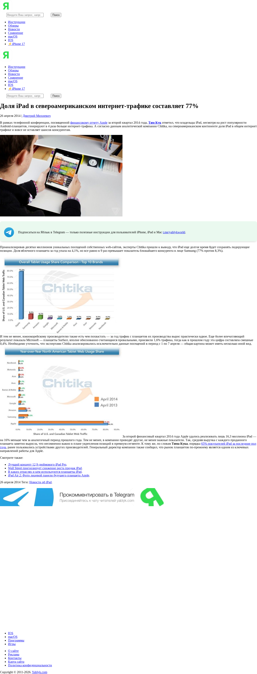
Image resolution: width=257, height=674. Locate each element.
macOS (12, 36)
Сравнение (15, 33)
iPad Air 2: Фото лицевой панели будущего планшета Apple (48, 475)
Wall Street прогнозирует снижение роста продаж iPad (45, 468)
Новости (14, 29)
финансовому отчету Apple (88, 122)
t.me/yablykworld (174, 232)
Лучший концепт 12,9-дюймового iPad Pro (37, 464)
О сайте (13, 651)
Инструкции (16, 22)
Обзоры (13, 25)
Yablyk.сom (39, 672)
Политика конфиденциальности (30, 665)
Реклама (13, 654)
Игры (12, 644)
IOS (10, 40)
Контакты (14, 658)
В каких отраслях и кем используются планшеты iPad (45, 471)
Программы (16, 640)
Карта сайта (16, 661)
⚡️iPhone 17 (16, 44)
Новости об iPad (40, 482)
